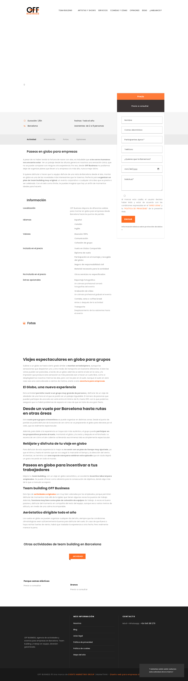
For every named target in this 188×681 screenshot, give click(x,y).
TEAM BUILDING (65, 10)
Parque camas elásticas (36, 581)
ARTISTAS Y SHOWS (87, 10)
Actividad (31, 139)
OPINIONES (135, 10)
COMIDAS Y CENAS (118, 10)
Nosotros (77, 623)
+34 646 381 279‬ (148, 623)
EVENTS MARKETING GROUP (81, 674)
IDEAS (144, 10)
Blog (75, 629)
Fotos (66, 139)
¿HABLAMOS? (156, 10)
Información (49, 139)
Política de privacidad (83, 642)
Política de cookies (81, 648)
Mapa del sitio (79, 654)
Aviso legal (78, 636)
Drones (74, 584)
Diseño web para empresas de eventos (130, 674)
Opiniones (81, 139)
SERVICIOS (103, 10)
